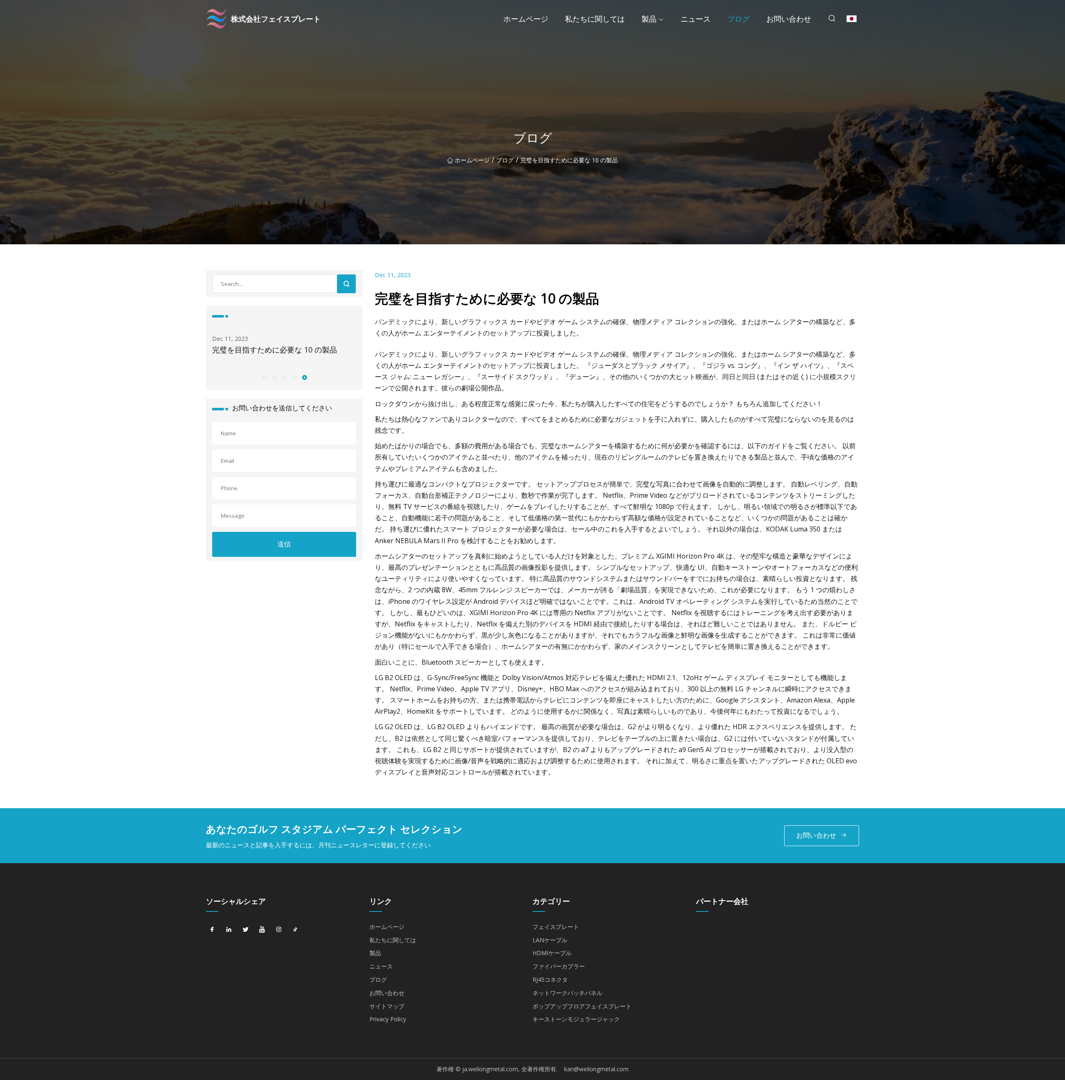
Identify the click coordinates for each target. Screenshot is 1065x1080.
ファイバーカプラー (558, 966)
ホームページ (525, 19)
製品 (648, 19)
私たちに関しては (595, 19)
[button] (264, 377)
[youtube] (262, 930)
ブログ (738, 19)
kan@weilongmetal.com (596, 1069)
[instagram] (278, 930)
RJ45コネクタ (550, 979)
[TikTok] (295, 930)
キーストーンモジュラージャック (576, 1019)
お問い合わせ (788, 19)
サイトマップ (386, 1006)
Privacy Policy (387, 1019)
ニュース (696, 19)
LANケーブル (549, 940)
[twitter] (245, 930)
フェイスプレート (555, 927)
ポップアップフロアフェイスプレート (582, 1006)
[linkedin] (229, 930)
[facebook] (212, 930)
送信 (284, 544)
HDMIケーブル (552, 953)
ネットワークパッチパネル (567, 993)
